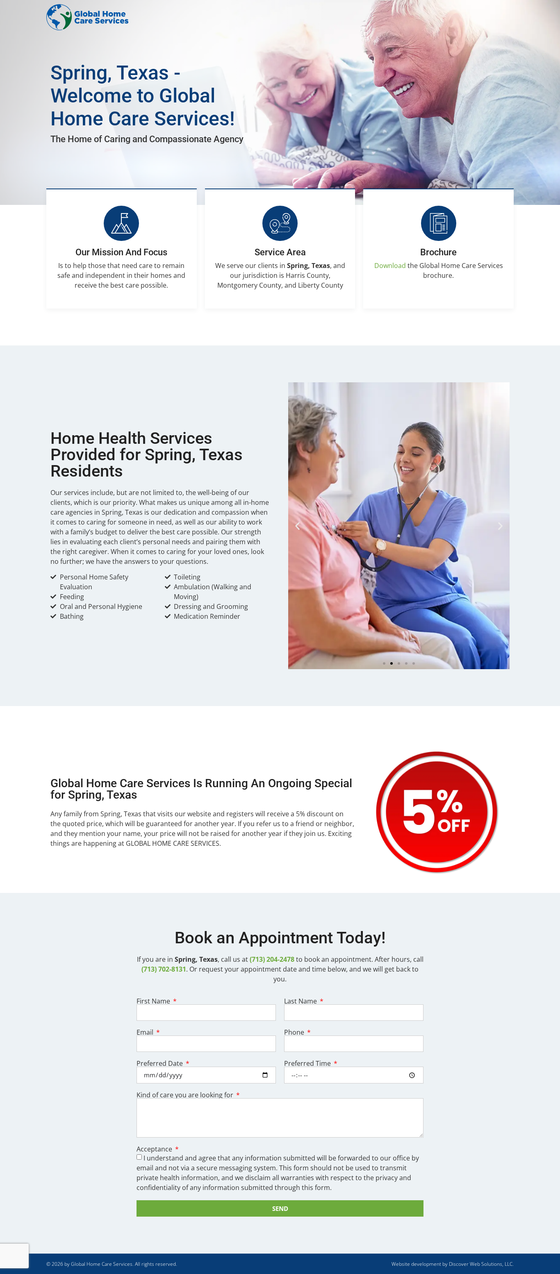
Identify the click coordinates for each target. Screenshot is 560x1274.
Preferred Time (308, 1063)
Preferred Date (160, 1063)
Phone (295, 1032)
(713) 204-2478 (272, 959)
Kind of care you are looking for (186, 1095)
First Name (154, 1001)
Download (390, 265)
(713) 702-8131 (163, 969)
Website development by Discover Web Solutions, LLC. (453, 1263)
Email (146, 1032)
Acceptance (155, 1149)
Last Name (301, 1001)
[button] (297, 525)
